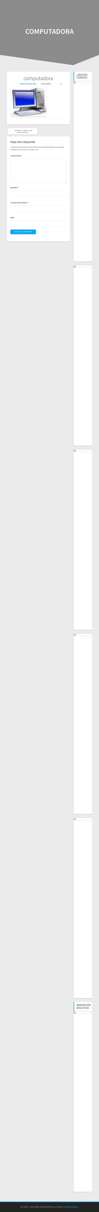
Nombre (14, 187)
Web (12, 217)
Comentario (16, 155)
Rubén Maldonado (28, 83)
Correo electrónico (19, 202)
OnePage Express (70, 1206)
